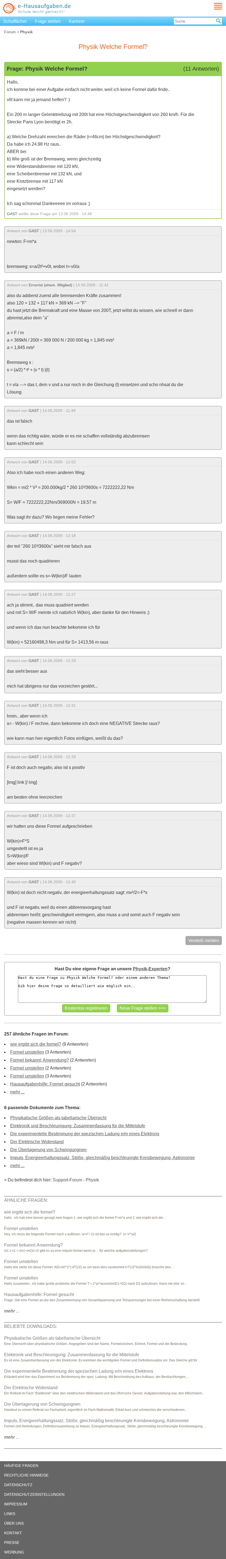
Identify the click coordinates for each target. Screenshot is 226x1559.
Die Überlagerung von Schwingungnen (48, 1149)
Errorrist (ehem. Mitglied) (50, 285)
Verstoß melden (203, 940)
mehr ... (17, 1092)
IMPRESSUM (15, 1504)
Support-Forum (67, 1180)
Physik (92, 1180)
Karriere (77, 21)
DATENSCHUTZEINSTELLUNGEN (34, 1494)
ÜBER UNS (14, 1523)
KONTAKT (13, 1533)
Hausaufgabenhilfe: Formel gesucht (45, 1084)
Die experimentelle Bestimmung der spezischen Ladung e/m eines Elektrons (84, 1133)
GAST (12, 214)
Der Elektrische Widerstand (37, 1141)
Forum (10, 32)
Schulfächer (15, 21)
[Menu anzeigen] (212, 6)
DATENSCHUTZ (18, 1485)
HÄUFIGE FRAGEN (21, 1465)
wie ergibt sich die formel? (35, 1044)
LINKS (9, 1513)
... (11, 1311)
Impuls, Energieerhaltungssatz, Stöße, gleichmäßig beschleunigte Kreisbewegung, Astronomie (102, 1157)
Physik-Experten (150, 969)
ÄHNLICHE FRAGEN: (26, 1200)
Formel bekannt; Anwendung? (39, 1060)
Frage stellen (48, 21)
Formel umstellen (27, 1052)
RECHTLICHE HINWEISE (26, 1475)
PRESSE (11, 1542)
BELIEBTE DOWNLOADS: (30, 1326)
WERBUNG (14, 1552)
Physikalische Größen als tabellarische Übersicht (58, 1117)
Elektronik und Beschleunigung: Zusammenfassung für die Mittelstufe (77, 1125)
